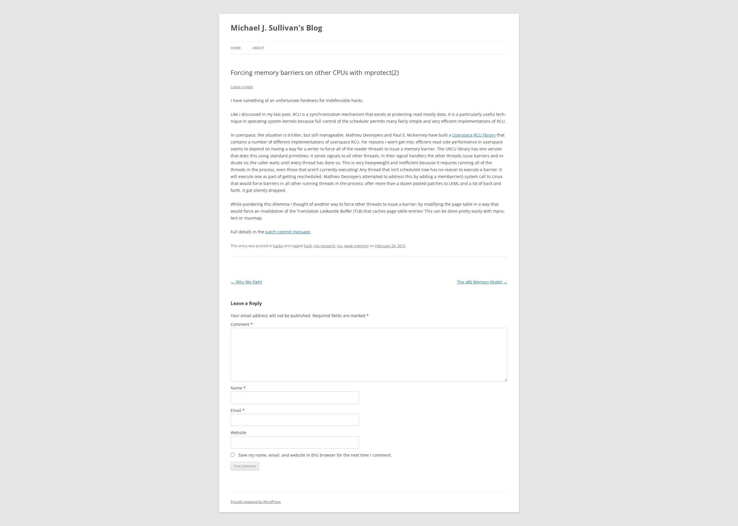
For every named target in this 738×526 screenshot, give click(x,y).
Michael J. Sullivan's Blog (276, 27)
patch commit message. (288, 231)
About (258, 48)
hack (308, 245)
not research (324, 245)
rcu (339, 245)
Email (238, 410)
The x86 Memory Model (482, 282)
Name (238, 388)
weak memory (356, 245)
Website (238, 432)
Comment (242, 324)
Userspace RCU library (474, 135)
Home (236, 48)
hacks (278, 245)
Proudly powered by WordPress (256, 501)
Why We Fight (246, 282)
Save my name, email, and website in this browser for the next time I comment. (315, 455)
